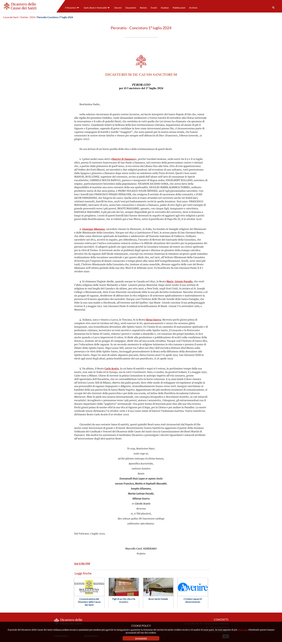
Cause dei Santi (10, 17)
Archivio (193, 7)
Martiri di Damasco (123, 158)
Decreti (118, 7)
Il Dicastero (70, 7)
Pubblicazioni (179, 7)
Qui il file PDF (82, 563)
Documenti (130, 7)
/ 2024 (31, 17)
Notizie (143, 7)
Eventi (154, 7)
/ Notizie (23, 17)
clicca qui (242, 629)
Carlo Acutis (111, 368)
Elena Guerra (153, 319)
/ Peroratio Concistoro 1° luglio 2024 (54, 17)
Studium (165, 7)
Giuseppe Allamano (93, 229)
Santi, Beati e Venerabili (95, 7)
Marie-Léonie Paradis (179, 281)
